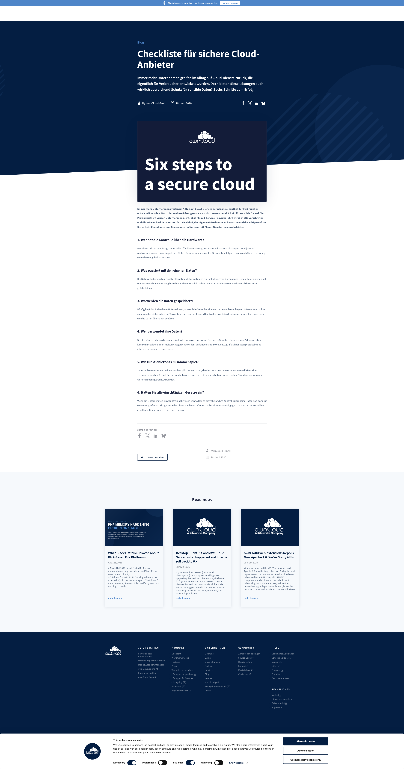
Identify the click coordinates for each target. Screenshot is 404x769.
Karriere (209, 670)
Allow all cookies (305, 741)
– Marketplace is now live (192, 2)
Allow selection (305, 750)
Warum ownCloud (180, 657)
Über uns (209, 653)
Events (208, 657)
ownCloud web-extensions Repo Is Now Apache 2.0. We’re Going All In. (269, 555)
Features (176, 661)
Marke (276, 694)
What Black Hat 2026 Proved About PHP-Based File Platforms (133, 555)
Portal (275, 674)
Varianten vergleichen (182, 670)
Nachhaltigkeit (212, 682)
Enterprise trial (147, 672)
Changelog (178, 682)
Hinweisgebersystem (282, 699)
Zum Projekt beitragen (249, 653)
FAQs (275, 665)
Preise (174, 665)
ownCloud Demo (146, 676)
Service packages (281, 657)
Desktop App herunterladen (151, 660)
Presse (208, 690)
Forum (241, 665)
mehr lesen (114, 598)
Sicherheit (178, 686)
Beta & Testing (245, 661)
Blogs (207, 674)
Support (277, 661)
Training (277, 670)
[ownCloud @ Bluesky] (263, 103)
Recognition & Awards (217, 686)
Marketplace (244, 670)
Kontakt (209, 678)
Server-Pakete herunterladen (145, 655)
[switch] (162, 762)
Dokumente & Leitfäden (283, 653)
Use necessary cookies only (305, 759)
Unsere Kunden (212, 661)
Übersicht (176, 653)
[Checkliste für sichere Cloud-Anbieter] (243, 103)
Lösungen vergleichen (184, 674)
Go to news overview (152, 457)
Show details (236, 762)
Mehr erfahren (230, 2)
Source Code (244, 657)
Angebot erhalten (181, 690)
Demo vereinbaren (280, 678)
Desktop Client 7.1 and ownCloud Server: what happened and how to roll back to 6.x (201, 557)
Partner (208, 665)
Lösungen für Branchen (183, 678)
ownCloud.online (146, 668)
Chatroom (243, 674)
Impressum (277, 707)
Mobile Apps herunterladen (151, 664)
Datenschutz (279, 703)
